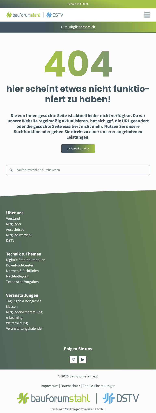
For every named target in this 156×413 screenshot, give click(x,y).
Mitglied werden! (19, 235)
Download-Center (19, 265)
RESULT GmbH (96, 409)
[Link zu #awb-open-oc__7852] (147, 15)
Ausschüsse (15, 229)
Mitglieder (13, 224)
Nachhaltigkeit (17, 276)
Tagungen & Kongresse (23, 301)
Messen (12, 306)
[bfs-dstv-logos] (34, 14)
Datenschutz (70, 385)
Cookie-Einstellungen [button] (98, 385)
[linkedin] (82, 359)
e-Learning (14, 317)
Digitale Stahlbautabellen (25, 259)
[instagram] (73, 359)
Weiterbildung (17, 323)
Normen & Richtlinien (22, 270)
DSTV (10, 240)
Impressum (49, 385)
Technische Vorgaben (22, 281)
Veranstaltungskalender (24, 328)
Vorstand (13, 218)
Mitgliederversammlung (24, 312)
